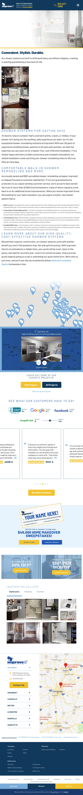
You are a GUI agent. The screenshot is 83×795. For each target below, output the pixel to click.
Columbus (12, 667)
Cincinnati (12, 693)
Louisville (12, 699)
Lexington (12, 712)
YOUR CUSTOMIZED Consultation (51, 737)
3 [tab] (40, 484)
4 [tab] (42, 484)
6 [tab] (47, 484)
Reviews (10, 756)
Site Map (77, 779)
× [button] (81, 790)
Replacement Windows (48, 749)
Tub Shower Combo (39, 767)
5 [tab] (45, 484)
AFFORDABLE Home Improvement (29, 737)
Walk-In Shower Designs (15, 767)
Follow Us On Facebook (13, 779)
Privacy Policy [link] (55, 792)
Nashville (12, 718)
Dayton (10, 705)
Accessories (36, 764)
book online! (27, 7)
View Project (30, 385)
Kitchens (62, 749)
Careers (25, 749)
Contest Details (52, 542)
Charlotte (12, 725)
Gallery (10, 753)
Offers (25, 753)
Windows (41, 786)
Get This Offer (20, 570)
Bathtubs (10, 764)
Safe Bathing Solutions (70, 737)
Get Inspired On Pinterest (43, 779)
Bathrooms (14, 786)
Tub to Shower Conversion (16, 771)
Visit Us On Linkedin (28, 779)
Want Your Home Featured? (41, 391)
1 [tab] (35, 484)
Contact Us (18, 685)
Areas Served (57, 779)
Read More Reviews (41, 492)
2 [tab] (38, 484)
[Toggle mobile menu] (78, 5)
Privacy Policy (67, 779)
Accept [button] (66, 792)
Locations (11, 749)
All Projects (52, 385)
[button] (53, 286)
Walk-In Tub (36, 771)
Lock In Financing (61, 572)
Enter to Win (29, 542)
